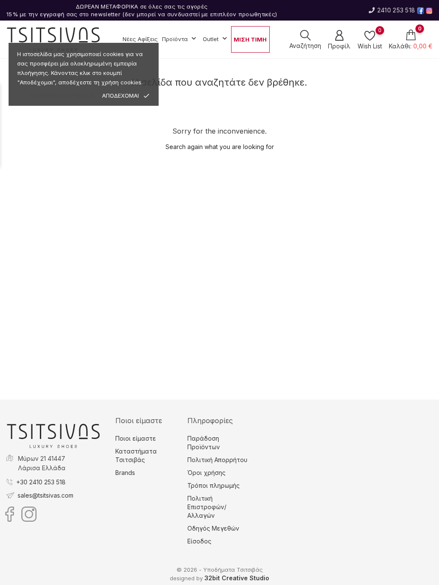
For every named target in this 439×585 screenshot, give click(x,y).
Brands (125, 472)
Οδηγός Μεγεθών (213, 528)
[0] (369, 35)
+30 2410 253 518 (41, 482)
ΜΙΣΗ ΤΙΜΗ (250, 39)
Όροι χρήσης (206, 472)
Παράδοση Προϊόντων (203, 443)
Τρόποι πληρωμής (213, 485)
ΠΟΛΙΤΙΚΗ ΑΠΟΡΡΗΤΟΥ (62, 96)
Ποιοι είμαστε (135, 438)
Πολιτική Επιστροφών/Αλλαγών (206, 507)
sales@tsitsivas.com (45, 495)
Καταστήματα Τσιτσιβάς (136, 455)
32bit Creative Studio (236, 578)
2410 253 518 (396, 10)
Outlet (216, 39)
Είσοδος (199, 541)
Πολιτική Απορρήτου (217, 459)
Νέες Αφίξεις (140, 39)
